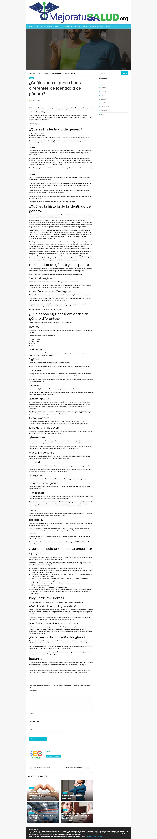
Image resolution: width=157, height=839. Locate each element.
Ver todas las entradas (53, 756)
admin (33, 100)
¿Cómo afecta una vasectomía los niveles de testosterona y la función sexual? (76, 815)
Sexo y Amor (68, 26)
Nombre (32, 713)
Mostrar (39, 124)
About (108, 26)
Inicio (30, 26)
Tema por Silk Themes (94, 837)
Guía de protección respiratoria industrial (42, 816)
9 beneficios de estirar (72, 796)
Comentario (33, 690)
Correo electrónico (35, 721)
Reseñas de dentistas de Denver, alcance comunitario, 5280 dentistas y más (43, 793)
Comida (49, 26)
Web (30, 729)
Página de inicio (33, 73)
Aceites (85, 26)
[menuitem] (30, 26)
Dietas (43, 26)
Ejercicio (58, 26)
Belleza (77, 26)
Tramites (104, 110)
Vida (36, 26)
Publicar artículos (96, 26)
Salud (40, 73)
